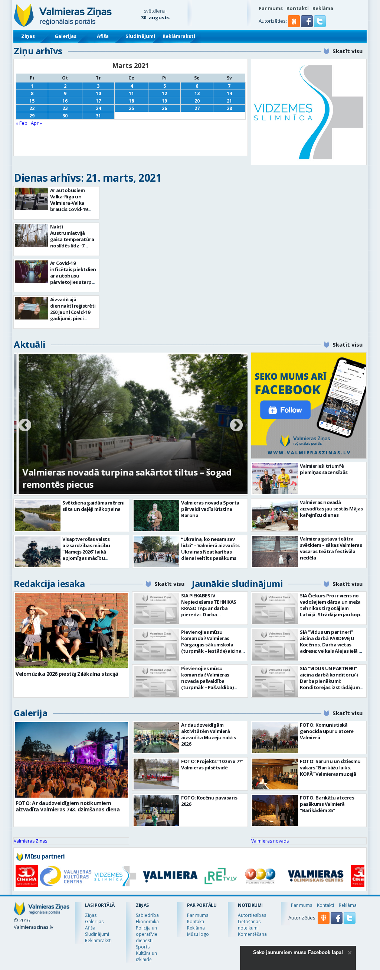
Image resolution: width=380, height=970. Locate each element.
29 (32, 116)
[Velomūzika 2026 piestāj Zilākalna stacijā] (71, 630)
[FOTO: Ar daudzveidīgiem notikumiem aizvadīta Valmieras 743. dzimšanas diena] (71, 760)
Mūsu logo (198, 934)
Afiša (103, 36)
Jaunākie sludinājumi (237, 583)
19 (164, 101)
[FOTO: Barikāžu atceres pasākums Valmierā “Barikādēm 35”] (275, 810)
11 (131, 93)
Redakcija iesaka (49, 583)
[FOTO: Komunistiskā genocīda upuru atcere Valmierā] (275, 737)
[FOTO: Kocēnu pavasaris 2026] (156, 810)
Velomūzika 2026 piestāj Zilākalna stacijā (67, 673)
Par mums (271, 8)
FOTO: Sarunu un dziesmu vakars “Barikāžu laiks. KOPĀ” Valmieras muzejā (330, 767)
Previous (24, 425)
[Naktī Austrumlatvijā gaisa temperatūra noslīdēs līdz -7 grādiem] (31, 235)
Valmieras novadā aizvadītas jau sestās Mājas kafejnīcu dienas (331, 508)
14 (229, 93)
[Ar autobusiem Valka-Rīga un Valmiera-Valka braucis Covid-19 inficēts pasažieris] (31, 198)
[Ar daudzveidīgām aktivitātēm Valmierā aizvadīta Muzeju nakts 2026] (156, 737)
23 (65, 108)
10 (98, 93)
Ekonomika (147, 921)
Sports (143, 947)
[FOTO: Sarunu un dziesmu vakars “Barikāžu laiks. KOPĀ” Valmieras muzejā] (275, 774)
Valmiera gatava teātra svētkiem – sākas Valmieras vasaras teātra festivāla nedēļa (331, 548)
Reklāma (322, 8)
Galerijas (65, 36)
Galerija (30, 713)
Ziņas (28, 36)
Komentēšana (252, 934)
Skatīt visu (347, 51)
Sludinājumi (140, 36)
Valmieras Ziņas (30, 841)
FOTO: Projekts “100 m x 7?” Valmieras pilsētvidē (212, 764)
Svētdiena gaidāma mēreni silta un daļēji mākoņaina (93, 505)
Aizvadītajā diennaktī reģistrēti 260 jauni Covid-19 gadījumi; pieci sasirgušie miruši (73, 312)
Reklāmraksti (179, 36)
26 (164, 108)
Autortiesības (252, 915)
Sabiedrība (147, 915)
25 (131, 108)
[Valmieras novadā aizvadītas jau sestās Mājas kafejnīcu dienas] (275, 515)
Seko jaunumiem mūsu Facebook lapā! (298, 952)
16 (65, 101)
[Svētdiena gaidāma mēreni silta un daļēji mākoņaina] (38, 515)
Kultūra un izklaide (146, 956)
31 (98, 116)
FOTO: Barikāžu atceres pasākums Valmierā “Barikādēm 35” (327, 804)
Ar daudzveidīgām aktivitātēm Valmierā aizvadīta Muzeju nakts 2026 (208, 734)
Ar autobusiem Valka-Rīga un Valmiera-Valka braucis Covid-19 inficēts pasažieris (71, 203)
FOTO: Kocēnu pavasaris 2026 (209, 800)
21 (229, 101)
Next (236, 425)
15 (32, 101)
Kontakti (297, 8)
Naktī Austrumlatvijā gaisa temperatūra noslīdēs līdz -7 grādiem (72, 239)
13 (197, 93)
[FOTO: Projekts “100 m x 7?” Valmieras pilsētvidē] (156, 774)
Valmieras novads (270, 841)
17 (98, 101)
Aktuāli (30, 344)
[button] (307, 25)
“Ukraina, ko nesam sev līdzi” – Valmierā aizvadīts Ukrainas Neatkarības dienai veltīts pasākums (210, 548)
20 (197, 101)
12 (164, 93)
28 (229, 108)
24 (98, 108)
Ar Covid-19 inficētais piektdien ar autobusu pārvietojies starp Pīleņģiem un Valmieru (73, 279)
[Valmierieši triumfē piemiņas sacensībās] (275, 478)
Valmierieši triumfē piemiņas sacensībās (324, 469)
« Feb (21, 123)
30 (65, 116)
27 (197, 108)
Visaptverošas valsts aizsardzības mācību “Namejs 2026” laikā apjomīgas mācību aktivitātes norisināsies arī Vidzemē (93, 555)
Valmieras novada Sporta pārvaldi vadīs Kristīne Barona (210, 509)
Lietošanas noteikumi (249, 924)
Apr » (36, 123)
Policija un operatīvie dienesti (146, 934)
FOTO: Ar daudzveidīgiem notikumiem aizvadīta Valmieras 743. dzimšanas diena (67, 806)
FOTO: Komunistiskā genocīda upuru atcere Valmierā (327, 731)
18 (131, 101)
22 (32, 108)
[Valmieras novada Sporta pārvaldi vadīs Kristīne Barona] (156, 515)
